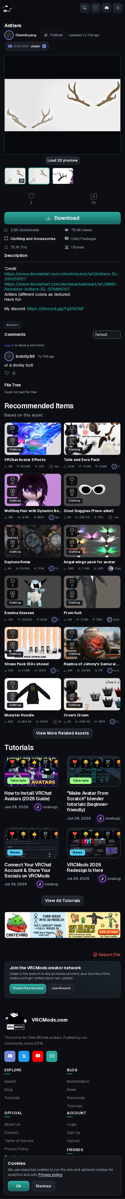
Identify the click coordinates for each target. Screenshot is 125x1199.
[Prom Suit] (92, 599)
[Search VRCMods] (85, 8)
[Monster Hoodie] (32, 701)
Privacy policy (50, 1174)
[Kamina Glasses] (32, 599)
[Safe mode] (96, 8)
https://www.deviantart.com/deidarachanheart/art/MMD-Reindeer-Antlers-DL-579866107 (60, 286)
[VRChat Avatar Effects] (32, 445)
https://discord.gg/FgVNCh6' (55, 308)
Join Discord (60, 988)
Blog (8, 1089)
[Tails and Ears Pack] (92, 445)
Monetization (78, 1081)
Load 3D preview (62, 160)
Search (10, 1081)
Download (66, 218)
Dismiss (43, 1186)
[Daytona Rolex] (32, 548)
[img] (62, 925)
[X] (23, 1056)
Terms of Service (18, 1140)
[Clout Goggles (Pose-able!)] (92, 497)
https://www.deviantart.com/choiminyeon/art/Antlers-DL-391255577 (61, 276)
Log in (9, 345)
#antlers (12, 325)
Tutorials (12, 1097)
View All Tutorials (62, 900)
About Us (12, 1124)
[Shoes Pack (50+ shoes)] (32, 650)
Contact (11, 1132)
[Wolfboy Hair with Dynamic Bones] (32, 497)
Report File (109, 954)
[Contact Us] (51, 1056)
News (71, 1089)
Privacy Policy (16, 1148)
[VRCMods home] (7, 8)
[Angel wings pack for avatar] (92, 548)
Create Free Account (28, 988)
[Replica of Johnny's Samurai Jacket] (92, 650)
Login (71, 1124)
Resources (76, 1097)
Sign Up (73, 1132)
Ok (18, 1186)
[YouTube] (37, 1056)
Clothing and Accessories (33, 238)
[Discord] (107, 8)
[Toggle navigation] (118, 8)
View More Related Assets (62, 733)
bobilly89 (25, 356)
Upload (73, 1140)
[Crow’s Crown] (92, 701)
